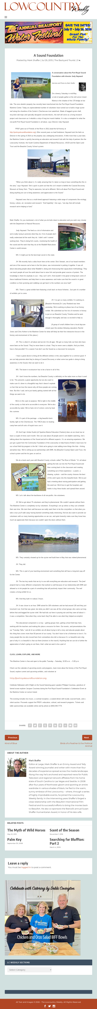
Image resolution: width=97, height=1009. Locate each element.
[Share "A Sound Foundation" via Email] (70, 725)
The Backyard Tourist (64, 60)
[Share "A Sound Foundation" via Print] (75, 725)
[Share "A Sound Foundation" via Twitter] (35, 725)
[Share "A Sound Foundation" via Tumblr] (45, 725)
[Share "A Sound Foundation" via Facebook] (29, 725)
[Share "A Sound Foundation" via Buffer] (60, 725)
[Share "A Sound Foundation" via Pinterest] (50, 725)
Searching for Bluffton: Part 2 (67, 841)
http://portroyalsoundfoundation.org (22, 132)
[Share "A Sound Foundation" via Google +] (40, 725)
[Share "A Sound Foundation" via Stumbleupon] (65, 725)
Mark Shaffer (33, 60)
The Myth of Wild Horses (26, 830)
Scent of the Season (64, 830)
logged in (26, 867)
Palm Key (14, 839)
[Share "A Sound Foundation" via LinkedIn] (55, 725)
